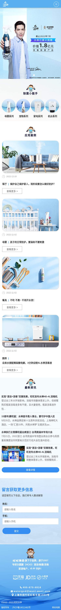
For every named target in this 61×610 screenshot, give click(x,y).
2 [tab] (30, 75)
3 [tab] (34, 75)
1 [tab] (26, 75)
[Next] (58, 107)
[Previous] (2, 107)
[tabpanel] (30, 43)
